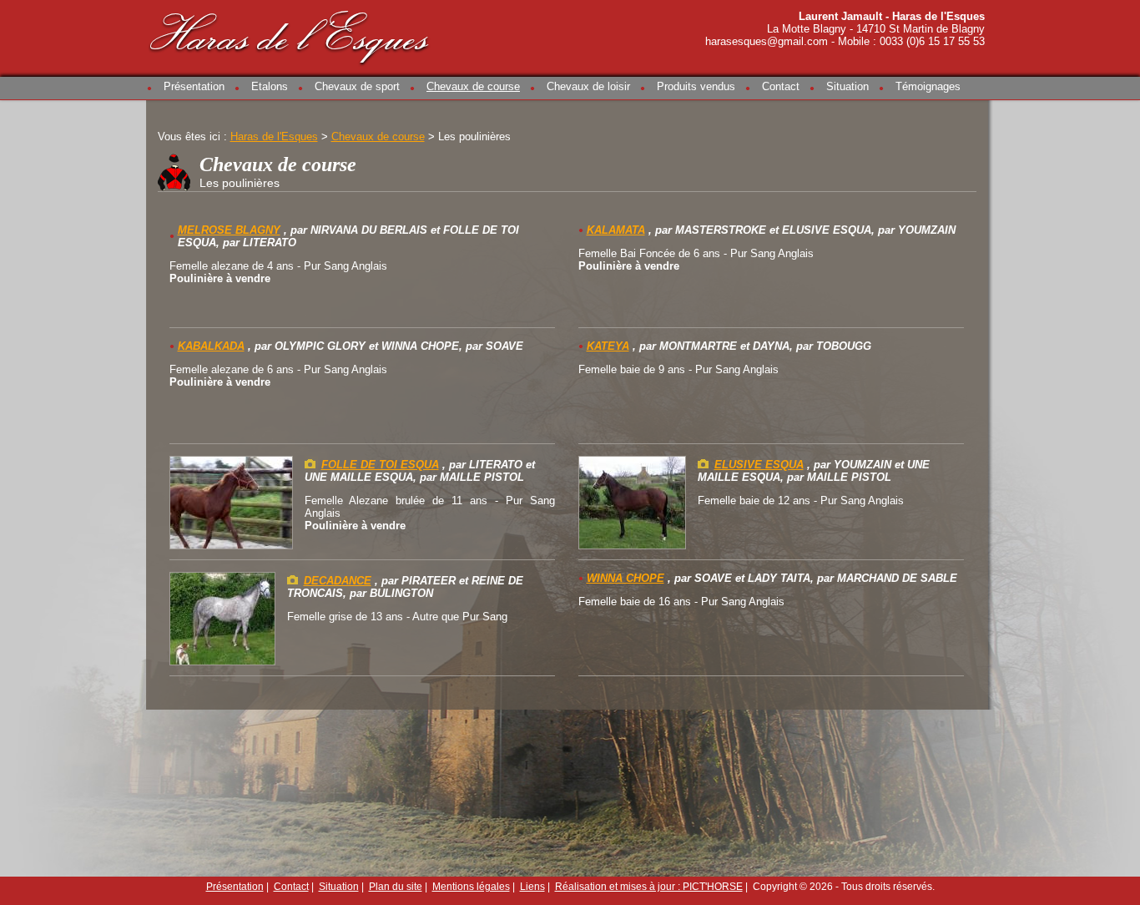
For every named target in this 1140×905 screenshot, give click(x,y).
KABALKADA (211, 346)
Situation (847, 86)
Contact (781, 86)
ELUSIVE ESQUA (759, 464)
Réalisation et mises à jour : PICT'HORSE (649, 886)
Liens (532, 886)
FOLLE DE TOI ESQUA (380, 464)
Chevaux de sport (357, 86)
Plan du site (395, 886)
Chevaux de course (473, 86)
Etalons (269, 86)
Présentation (194, 86)
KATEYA (608, 346)
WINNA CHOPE (625, 578)
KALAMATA (616, 230)
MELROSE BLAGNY (229, 230)
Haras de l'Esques (290, 34)
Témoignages (928, 86)
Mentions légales (471, 886)
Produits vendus (696, 86)
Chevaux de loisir (588, 86)
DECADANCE (337, 580)
